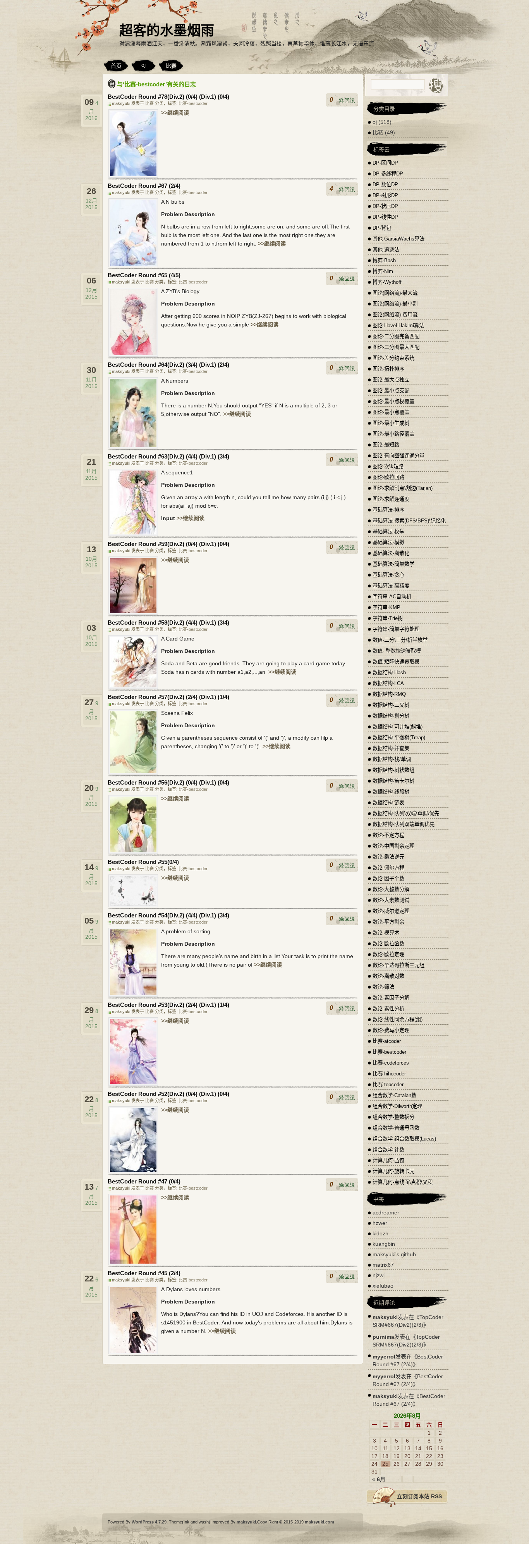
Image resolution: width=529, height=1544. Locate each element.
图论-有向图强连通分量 (398, 456)
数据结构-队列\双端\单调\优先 (406, 813)
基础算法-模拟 (388, 542)
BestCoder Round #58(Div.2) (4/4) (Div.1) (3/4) (168, 622)
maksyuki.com (319, 1522)
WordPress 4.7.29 (149, 1522)
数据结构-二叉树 (391, 705)
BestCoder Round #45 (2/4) (144, 1273)
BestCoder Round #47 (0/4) (144, 1181)
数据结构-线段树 (391, 792)
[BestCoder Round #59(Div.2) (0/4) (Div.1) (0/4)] (133, 613)
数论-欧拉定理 (388, 954)
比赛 (171, 66)
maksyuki (385, 1317)
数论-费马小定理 (391, 1030)
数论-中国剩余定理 (393, 846)
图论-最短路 (386, 445)
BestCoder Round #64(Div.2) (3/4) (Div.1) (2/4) (168, 364)
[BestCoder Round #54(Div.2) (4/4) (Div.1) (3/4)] (133, 995)
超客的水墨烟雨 (166, 30)
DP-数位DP (385, 184)
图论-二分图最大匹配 (396, 347)
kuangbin (384, 1244)
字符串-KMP (386, 607)
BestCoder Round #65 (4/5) (144, 275)
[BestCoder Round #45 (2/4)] (133, 1352)
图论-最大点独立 (391, 380)
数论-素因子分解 (391, 998)
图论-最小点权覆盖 (393, 401)
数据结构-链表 (388, 802)
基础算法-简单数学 (393, 564)
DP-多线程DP (388, 174)
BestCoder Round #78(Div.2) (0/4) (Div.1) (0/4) (168, 96)
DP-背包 (382, 228)
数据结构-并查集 (391, 748)
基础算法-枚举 (388, 531)
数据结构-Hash (389, 672)
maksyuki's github (394, 1254)
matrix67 (383, 1265)
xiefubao (383, 1286)
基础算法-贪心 (388, 575)
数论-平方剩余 (388, 922)
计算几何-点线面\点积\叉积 (403, 1182)
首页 (116, 66)
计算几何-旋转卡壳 (393, 1171)
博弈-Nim (383, 271)
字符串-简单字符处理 (396, 629)
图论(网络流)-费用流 (395, 315)
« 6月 (378, 1479)
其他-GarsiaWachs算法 (398, 239)
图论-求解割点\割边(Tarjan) (403, 488)
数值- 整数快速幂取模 (397, 651)
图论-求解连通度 (391, 499)
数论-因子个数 (388, 878)
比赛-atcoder (387, 1041)
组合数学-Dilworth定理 (397, 1106)
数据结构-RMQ (389, 694)
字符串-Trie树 (388, 618)
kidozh (380, 1233)
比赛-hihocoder (389, 1074)
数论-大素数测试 (391, 900)
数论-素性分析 (388, 1009)
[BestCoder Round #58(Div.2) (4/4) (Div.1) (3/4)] (133, 687)
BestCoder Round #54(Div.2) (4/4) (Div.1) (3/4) (168, 915)
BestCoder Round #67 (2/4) (144, 185)
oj (143, 65)
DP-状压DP (385, 206)
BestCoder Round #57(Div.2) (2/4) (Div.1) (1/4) (168, 697)
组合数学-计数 (388, 1149)
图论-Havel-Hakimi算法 (398, 325)
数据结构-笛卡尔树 (393, 781)
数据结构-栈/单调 (392, 759)
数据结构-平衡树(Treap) (399, 737)
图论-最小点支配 (391, 390)
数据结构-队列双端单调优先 (404, 824)
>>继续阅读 (175, 113)
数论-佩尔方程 (388, 868)
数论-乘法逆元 (388, 857)
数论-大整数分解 (391, 889)
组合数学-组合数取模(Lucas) (404, 1139)
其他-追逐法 (386, 249)
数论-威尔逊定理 (391, 911)
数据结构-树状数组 (393, 770)
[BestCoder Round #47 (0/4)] (133, 1263)
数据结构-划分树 (391, 716)
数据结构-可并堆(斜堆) (398, 727)
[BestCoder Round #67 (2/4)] (133, 265)
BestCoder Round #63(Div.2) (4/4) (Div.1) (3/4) (168, 456)
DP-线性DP (385, 217)
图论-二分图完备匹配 (396, 336)
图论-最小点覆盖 (391, 412)
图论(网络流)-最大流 (395, 293)
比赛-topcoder (388, 1084)
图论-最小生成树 (391, 423)
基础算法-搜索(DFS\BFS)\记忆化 (409, 521)
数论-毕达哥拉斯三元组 (398, 965)
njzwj (379, 1275)
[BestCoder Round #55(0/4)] (133, 905)
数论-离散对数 (388, 976)
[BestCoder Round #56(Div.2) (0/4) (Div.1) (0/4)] (133, 852)
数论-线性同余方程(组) (398, 1019)
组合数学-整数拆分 (393, 1117)
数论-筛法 (383, 987)
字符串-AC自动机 (392, 596)
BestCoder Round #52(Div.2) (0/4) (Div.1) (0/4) (168, 1094)
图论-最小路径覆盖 (393, 434)
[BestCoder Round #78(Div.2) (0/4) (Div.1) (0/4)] (133, 176)
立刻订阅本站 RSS (419, 1496)
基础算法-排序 (388, 510)
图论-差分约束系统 (393, 358)
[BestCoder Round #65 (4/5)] (133, 355)
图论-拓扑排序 (388, 369)
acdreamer (386, 1212)
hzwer (380, 1223)
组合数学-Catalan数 (394, 1095)
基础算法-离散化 (391, 553)
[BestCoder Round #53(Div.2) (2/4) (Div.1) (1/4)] (133, 1084)
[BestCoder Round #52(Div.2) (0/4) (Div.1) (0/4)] (133, 1171)
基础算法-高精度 (391, 586)
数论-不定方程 (388, 835)
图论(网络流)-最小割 (395, 304)
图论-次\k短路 (388, 466)
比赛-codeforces (391, 1063)
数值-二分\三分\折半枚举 (400, 640)
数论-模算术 (386, 933)
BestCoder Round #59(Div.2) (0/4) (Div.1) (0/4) (168, 544)
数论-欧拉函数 (388, 943)
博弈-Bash (384, 260)
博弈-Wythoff (387, 282)
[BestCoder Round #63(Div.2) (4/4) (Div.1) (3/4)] (133, 534)
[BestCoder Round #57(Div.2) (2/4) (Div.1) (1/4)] (133, 772)
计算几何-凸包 (388, 1160)
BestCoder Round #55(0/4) (143, 862)
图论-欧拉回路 (388, 477)
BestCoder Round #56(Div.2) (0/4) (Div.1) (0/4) (168, 782)
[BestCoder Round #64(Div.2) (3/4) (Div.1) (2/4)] (133, 446)
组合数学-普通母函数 (396, 1128)
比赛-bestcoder (193, 103)
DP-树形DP (385, 195)
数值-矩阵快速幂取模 (396, 662)
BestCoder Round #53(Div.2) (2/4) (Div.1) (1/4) (168, 1004)
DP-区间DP (385, 163)
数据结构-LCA (388, 683)
